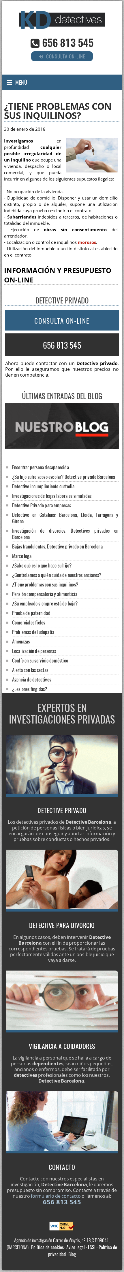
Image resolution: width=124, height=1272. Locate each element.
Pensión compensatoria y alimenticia (44, 593)
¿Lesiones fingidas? (29, 688)
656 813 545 (67, 42)
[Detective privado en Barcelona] (62, 795)
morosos (87, 242)
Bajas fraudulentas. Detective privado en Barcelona (57, 546)
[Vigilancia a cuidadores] (62, 1031)
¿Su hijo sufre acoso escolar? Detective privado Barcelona (63, 476)
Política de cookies (47, 1247)
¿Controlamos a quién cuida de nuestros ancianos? (57, 574)
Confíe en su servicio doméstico (40, 660)
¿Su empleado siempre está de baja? (45, 603)
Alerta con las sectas (30, 669)
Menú (21, 82)
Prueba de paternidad (31, 612)
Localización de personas (34, 650)
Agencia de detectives (31, 679)
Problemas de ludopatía (33, 631)
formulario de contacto (56, 1196)
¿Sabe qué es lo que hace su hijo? (42, 565)
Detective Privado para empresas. (42, 505)
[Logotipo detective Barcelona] (62, 27)
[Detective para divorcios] (62, 910)
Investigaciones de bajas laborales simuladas (52, 495)
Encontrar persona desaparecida (40, 467)
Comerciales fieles (28, 622)
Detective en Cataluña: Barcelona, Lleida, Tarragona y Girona (65, 518)
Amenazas (21, 641)
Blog (72, 1254)
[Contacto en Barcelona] (62, 1151)
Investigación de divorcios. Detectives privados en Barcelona (65, 533)
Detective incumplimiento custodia (43, 486)
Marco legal (22, 555)
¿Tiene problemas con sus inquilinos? (45, 584)
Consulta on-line (61, 321)
